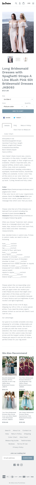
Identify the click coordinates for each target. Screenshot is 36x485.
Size (3, 96)
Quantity (27, 103)
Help (7, 434)
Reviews (11, 444)
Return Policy (26, 125)
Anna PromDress (19, 483)
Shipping (27, 434)
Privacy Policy (18, 447)
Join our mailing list (18, 453)
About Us (16, 430)
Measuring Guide (11, 440)
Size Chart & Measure (22, 130)
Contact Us (27, 430)
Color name (19, 196)
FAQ (15, 125)
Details (7, 125)
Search (7, 430)
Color (4, 103)
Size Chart (24, 437)
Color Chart (8, 134)
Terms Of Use (22, 444)
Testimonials (26, 440)
